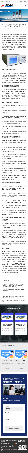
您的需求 (7, 406)
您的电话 (7, 419)
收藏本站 (20, 1)
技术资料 (3, 345)
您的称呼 (7, 412)
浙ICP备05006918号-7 (5, 443)
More (25, 346)
